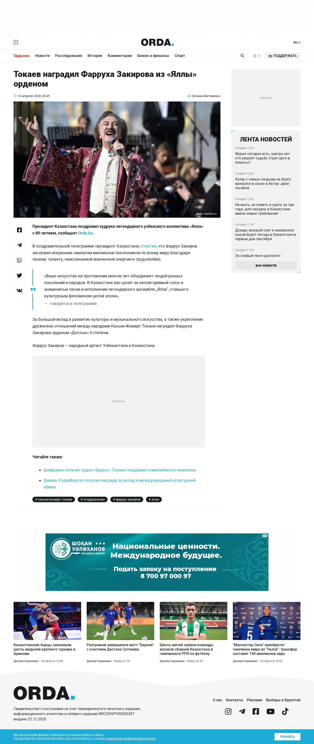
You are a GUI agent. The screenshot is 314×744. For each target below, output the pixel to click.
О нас (217, 700)
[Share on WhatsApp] (19, 260)
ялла (155, 499)
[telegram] (242, 713)
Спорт (180, 56)
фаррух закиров (128, 499)
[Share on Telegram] (19, 245)
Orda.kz (85, 233)
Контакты (234, 700)
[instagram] (228, 713)
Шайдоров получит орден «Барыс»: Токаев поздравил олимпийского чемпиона (119, 470)
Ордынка (22, 56)
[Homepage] (157, 42)
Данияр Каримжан (26, 661)
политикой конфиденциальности (130, 738)
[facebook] (256, 713)
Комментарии (120, 56)
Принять (287, 736)
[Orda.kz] (44, 704)
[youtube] (271, 713)
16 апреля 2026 (29, 96)
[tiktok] (285, 713)
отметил (148, 246)
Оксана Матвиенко (205, 96)
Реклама (254, 700)
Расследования (68, 56)
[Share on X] (19, 275)
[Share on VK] (19, 290)
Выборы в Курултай (283, 700)
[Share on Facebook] (19, 230)
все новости (266, 265)
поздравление (94, 499)
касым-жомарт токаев (55, 499)
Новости (42, 56)
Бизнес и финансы (153, 56)
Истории (95, 56)
